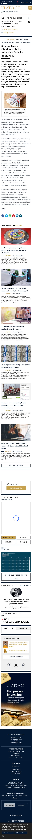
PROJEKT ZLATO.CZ (16, 749)
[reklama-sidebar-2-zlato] (16, 699)
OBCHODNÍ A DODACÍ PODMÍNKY (16, 785)
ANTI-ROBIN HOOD (16, 739)
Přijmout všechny (7, 833)
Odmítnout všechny (21, 833)
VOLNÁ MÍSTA (16, 769)
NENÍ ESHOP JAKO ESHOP (16, 784)
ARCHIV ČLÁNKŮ (16, 737)
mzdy (16, 42)
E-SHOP (16, 779)
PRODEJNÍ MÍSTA (16, 771)
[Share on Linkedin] (17, 215)
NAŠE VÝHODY (16, 755)
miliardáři (11, 42)
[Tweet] (6, 215)
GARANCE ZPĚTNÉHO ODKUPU (16, 787)
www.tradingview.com (6, 499)
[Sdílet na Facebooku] (2, 215)
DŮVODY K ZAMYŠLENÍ (16, 757)
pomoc (20, 42)
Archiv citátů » (25, 585)
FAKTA (16, 741)
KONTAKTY (16, 763)
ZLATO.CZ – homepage (16, 735)
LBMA (5, 549)
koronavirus (5, 42)
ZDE (25, 829)
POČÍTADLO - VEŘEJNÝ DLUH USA (16, 576)
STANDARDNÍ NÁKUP (16, 782)
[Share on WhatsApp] (10, 215)
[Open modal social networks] (20, 215)
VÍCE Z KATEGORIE (16, 465)
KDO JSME (16, 753)
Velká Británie (26, 42)
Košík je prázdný (16, 488)
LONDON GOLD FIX (16, 743)
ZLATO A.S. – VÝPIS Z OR (16, 752)
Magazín (18, 225)
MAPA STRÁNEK (16, 773)
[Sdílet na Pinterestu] (13, 215)
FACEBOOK (16, 766)
